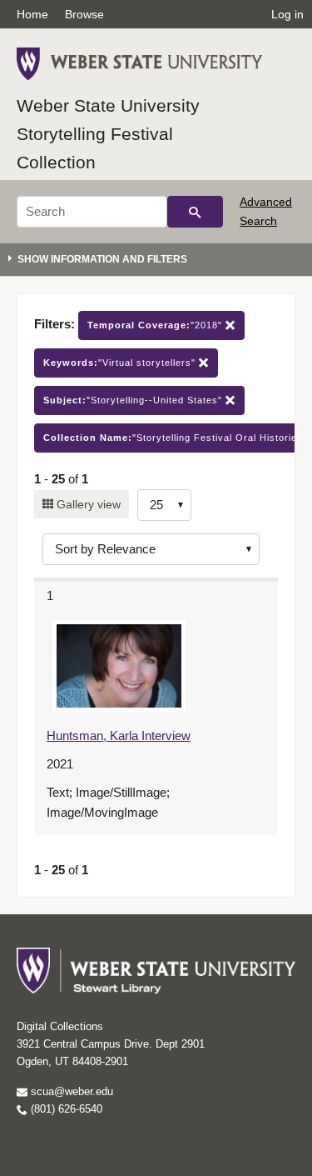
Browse (84, 14)
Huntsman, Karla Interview (119, 735)
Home (32, 14)
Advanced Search (266, 211)
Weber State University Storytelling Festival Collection (108, 133)
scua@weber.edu (70, 1091)
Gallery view (87, 504)
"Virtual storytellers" (121, 363)
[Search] (195, 212)
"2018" (156, 325)
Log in (287, 14)
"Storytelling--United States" (134, 400)
